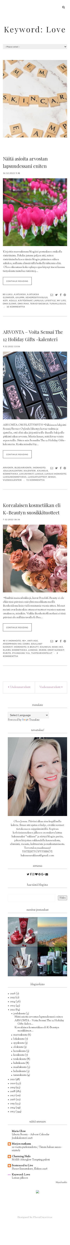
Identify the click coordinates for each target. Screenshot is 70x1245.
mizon (42, 650)
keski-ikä (57, 647)
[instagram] (33, 875)
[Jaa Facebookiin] (61, 294)
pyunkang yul (21, 653)
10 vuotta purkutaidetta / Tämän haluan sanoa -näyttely (37, 1148)
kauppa (20, 297)
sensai (52, 477)
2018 (13, 1091)
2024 (13, 1002)
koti (5, 300)
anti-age (32, 640)
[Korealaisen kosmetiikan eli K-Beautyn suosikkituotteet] (35, 558)
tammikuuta (20, 1075)
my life (61, 300)
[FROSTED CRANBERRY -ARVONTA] (23, 932)
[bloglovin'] (36, 875)
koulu (13, 300)
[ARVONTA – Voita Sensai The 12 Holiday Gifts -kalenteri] (35, 385)
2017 (13, 1095)
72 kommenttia (35, 480)
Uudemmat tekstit (20, 687)
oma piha (23, 303)
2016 (13, 1100)
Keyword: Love (35, 29)
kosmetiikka (10, 474)
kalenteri (30, 470)
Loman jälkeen (20, 1178)
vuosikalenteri (12, 480)
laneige (33, 650)
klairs (7, 650)
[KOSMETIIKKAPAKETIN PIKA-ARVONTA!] (52, 962)
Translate (34, 720)
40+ (24, 640)
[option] (35, 98)
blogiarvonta (23, 467)
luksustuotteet (37, 477)
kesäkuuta (19, 1055)
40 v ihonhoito (12, 640)
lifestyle (50, 300)
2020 (13, 1083)
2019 (13, 1088)
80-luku (8, 294)
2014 (13, 1108)
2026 (13, 994)
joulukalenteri (13, 470)
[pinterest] (39, 875)
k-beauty (33, 647)
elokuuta (18, 1047)
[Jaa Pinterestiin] (65, 294)
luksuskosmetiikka (15, 477)
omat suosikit (56, 650)
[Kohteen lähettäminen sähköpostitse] (51, 294)
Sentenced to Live (22, 1166)
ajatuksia (20, 294)
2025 (12, 998)
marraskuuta (20, 1035)
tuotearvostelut (41, 653)
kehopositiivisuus (37, 297)
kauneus (42, 470)
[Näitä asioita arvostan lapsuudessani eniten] (35, 212)
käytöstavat (25, 300)
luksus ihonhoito (55, 474)
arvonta (8, 467)
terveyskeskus (39, 303)
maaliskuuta (20, 1067)
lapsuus (39, 300)
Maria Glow (19, 1131)
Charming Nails (21, 1156)
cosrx (26, 644)
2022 (13, 1010)
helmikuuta (19, 1071)
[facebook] (31, 875)
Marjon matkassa (21, 1144)
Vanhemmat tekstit (49, 687)
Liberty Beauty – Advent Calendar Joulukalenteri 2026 (30, 1136)
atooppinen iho (12, 644)
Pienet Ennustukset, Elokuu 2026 (29, 1169)
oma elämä (10, 303)
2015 (12, 1104)
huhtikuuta (19, 1063)
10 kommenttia (16, 306)
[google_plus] (43, 875)
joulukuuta (19, 1014)
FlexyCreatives (42, 1217)
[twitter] (28, 875)
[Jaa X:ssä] (56, 294)
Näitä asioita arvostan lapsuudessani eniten (39, 1017)
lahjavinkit (26, 474)
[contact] (46, 875)
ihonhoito (39, 467)
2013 (13, 1112)
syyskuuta (19, 1043)
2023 (13, 1006)
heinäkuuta (19, 1051)
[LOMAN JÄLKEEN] (52, 932)
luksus (39, 474)
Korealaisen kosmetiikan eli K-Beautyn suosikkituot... (37, 1029)
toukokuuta (20, 1059)
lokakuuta (19, 1039)
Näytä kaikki (61, 1182)
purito (7, 653)
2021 (12, 1079)
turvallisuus (58, 303)
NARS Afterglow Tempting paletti (31, 1160)
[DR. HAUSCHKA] (23, 962)
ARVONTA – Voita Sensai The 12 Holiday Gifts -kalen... (39, 1022)
